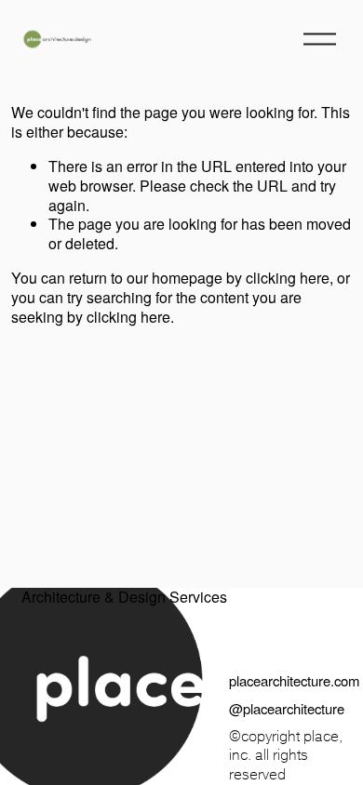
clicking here (287, 277)
